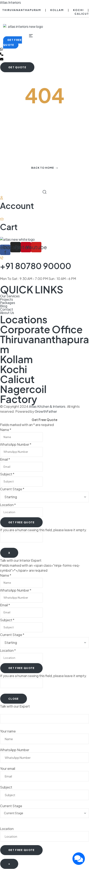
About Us (7, 312)
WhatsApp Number (15, 444)
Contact (6, 309)
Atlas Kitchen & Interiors (47, 406)
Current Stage (12, 489)
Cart (9, 226)
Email (5, 459)
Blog (3, 306)
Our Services (10, 296)
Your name (8, 731)
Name (5, 429)
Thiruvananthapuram (21, 10)
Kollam (57, 10)
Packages (7, 302)
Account (17, 205)
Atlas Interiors (10, 2)
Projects (6, 299)
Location (8, 505)
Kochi (78, 10)
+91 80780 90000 (35, 265)
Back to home (42, 167)
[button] (12, 42)
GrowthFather (46, 411)
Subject (7, 474)
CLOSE (13, 698)
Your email (7, 768)
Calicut (82, 13)
